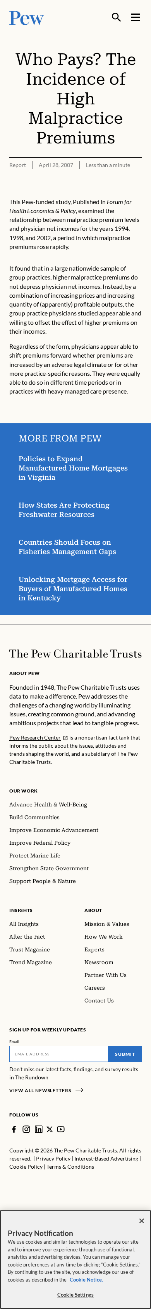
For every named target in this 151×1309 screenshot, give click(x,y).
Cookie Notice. (86, 1280)
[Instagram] (26, 1129)
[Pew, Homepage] (26, 17)
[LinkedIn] (38, 1129)
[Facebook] (14, 1129)
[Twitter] (49, 1129)
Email (14, 1041)
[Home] (75, 653)
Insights (21, 910)
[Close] (141, 1220)
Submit (125, 1054)
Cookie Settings (75, 1295)
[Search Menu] (116, 17)
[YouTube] (60, 1129)
